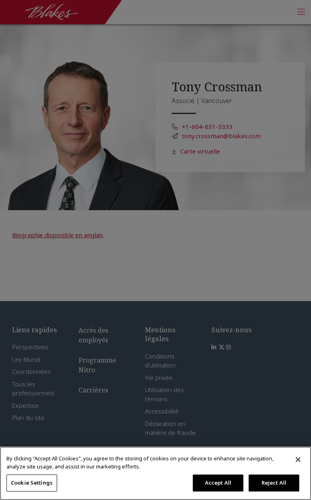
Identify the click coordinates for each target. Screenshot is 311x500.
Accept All (218, 482)
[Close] (298, 459)
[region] (155, 473)
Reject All (274, 482)
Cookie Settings (32, 482)
